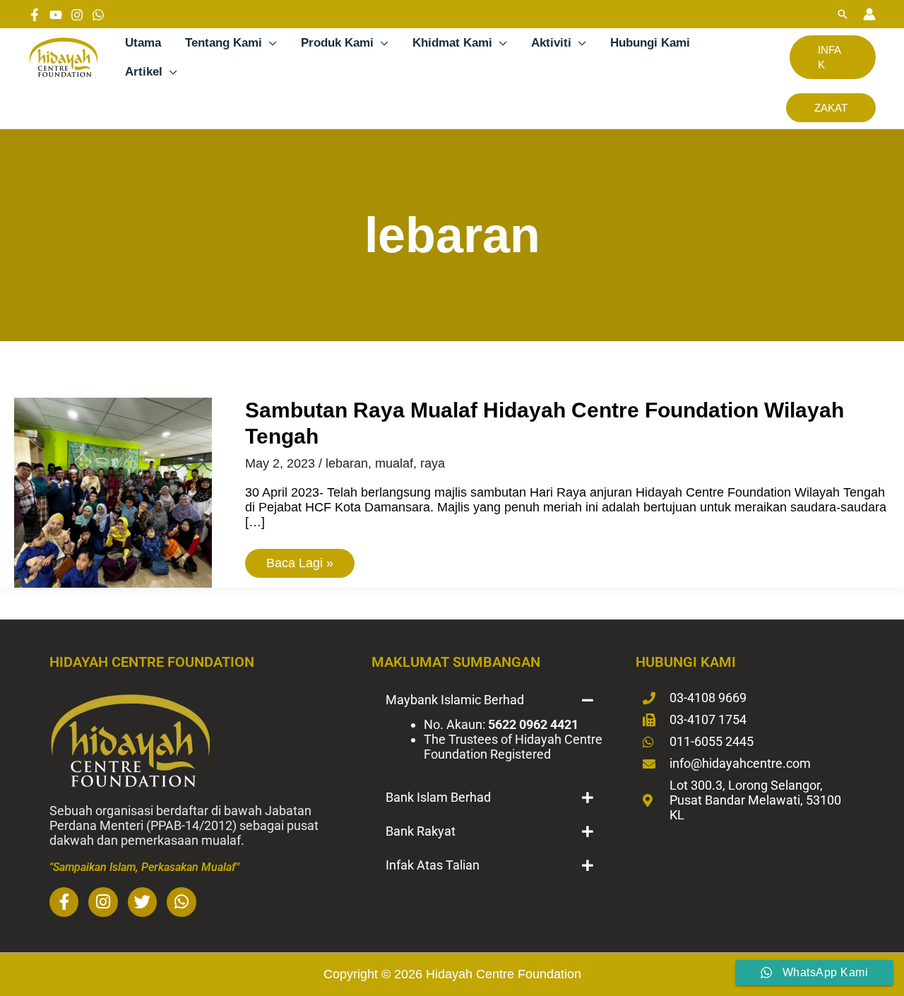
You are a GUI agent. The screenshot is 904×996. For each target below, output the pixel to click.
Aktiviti (551, 42)
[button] (842, 14)
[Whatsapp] (98, 14)
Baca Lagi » (299, 559)
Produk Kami (337, 42)
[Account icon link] (869, 14)
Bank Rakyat (421, 831)
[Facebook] (34, 14)
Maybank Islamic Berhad (455, 699)
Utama (143, 42)
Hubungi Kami (650, 42)
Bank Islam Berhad (438, 797)
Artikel (143, 71)
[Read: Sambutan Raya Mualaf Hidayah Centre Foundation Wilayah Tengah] (113, 492)
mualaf (394, 463)
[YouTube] (55, 14)
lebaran (347, 463)
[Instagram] (77, 14)
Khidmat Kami (452, 42)
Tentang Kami (223, 42)
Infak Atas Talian (433, 865)
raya (432, 463)
